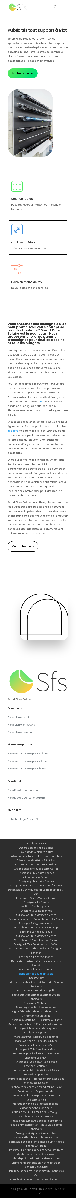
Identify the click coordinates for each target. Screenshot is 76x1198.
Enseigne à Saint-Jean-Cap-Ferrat (36, 1062)
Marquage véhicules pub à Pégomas (36, 1036)
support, (13, 430)
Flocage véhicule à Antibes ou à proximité (36, 1120)
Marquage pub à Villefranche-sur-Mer (36, 1053)
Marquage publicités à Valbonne (36, 1007)
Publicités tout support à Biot (36, 973)
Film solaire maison (20, 732)
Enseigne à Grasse (51, 1020)
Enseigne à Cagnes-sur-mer (36, 923)
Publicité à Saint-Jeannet (36, 906)
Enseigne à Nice (36, 843)
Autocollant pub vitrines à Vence (36, 915)
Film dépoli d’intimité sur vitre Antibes (36, 1158)
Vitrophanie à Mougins (36, 1015)
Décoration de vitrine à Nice (36, 847)
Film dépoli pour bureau (23, 790)
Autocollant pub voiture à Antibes (36, 864)
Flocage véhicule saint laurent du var (36, 1137)
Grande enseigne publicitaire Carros (36, 868)
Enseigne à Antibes (50, 856)
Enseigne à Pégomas (36, 1032)
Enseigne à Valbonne (36, 1003)
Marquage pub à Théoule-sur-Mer (36, 1041)
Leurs (41, 401)
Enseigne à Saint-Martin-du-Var (36, 898)
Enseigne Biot (36, 978)
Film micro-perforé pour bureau (28, 768)
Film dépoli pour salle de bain (26, 797)
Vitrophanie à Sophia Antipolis (36, 990)
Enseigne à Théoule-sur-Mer (36, 1045)
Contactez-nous (22, 73)
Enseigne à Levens (51, 885)
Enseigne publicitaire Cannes (36, 873)
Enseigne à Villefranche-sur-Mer (36, 1049)
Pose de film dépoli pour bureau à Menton (36, 1179)
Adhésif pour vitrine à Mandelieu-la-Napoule (36, 1024)
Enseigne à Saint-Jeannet (36, 910)
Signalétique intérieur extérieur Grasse (36, 1011)
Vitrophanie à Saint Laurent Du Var (36, 940)
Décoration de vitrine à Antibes (36, 860)
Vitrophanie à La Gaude (49, 919)
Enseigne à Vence (19, 919)
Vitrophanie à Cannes (36, 877)
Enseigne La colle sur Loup (36, 931)
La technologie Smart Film (24, 819)
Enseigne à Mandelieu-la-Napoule (36, 1028)
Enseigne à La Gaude (36, 902)
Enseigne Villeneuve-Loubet (36, 969)
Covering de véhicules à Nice (36, 852)
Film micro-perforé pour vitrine (27, 761)
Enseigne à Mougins (22, 1020)
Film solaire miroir (19, 717)
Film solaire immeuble (21, 724)
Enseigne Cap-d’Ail (36, 1057)
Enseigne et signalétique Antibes (36, 1133)
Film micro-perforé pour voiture (28, 753)
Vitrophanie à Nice (22, 856)
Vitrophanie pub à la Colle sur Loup (36, 927)
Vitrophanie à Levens (23, 885)
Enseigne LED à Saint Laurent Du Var (36, 944)
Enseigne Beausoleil (36, 1066)
